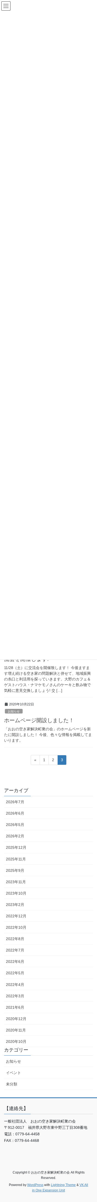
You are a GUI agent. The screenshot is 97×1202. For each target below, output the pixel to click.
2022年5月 (15, 973)
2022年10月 (16, 927)
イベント (13, 1073)
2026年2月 (15, 836)
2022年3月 (15, 996)
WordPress (35, 1185)
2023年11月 (16, 882)
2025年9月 (15, 870)
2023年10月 (16, 893)
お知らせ (14, 711)
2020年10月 (16, 1041)
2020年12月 (16, 1019)
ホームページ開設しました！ (39, 720)
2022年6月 (15, 961)
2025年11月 (16, 859)
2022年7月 (15, 950)
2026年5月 (15, 824)
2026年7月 (15, 802)
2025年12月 (16, 847)
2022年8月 (15, 939)
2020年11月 (16, 1030)
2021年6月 (15, 1007)
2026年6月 (15, 813)
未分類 (11, 1084)
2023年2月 (15, 904)
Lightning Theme (63, 1185)
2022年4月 (15, 984)
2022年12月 (16, 916)
